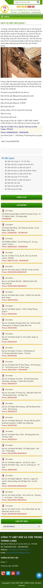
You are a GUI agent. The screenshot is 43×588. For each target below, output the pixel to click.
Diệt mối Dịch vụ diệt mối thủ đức (19, 174)
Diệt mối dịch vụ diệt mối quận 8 (19, 167)
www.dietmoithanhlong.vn (18, 550)
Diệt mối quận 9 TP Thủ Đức (17, 177)
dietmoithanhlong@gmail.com (18, 553)
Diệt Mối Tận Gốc (13, 183)
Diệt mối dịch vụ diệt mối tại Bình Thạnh (21, 171)
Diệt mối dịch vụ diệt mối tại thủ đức (20, 164)
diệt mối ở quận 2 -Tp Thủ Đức (18, 161)
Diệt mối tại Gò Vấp (14, 189)
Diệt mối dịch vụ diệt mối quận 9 (19, 180)
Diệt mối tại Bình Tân (15, 186)
